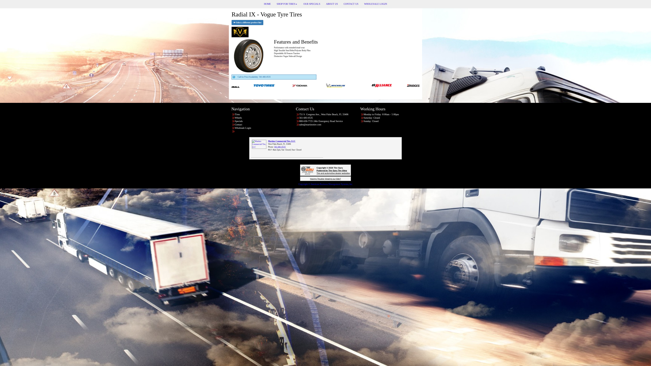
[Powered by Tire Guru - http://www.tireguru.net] (307, 170)
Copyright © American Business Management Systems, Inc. (325, 184)
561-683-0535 (280, 147)
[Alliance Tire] (290, 85)
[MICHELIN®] (244, 85)
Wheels (238, 118)
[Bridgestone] (326, 85)
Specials (239, 121)
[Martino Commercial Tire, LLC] (259, 144)
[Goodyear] (361, 85)
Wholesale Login (243, 128)
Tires (237, 114)
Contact (238, 124)
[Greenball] (397, 85)
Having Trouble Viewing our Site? (325, 178)
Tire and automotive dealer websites (333, 172)
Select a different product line (248, 22)
